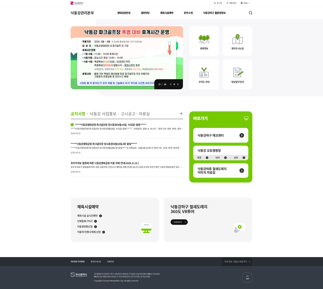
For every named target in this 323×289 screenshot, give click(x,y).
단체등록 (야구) (84, 221)
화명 (199, 157)
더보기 (181, 113)
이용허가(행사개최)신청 (89, 232)
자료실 (144, 114)
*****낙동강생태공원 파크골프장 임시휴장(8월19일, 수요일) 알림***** (110, 125)
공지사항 (78, 114)
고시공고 (128, 114)
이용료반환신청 (84, 226)
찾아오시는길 (237, 48)
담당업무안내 (237, 82)
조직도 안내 (204, 82)
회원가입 (232, 3)
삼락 (236, 157)
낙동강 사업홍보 (103, 114)
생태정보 (204, 48)
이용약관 (110, 261)
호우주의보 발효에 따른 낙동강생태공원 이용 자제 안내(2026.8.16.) (105, 163)
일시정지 (174, 84)
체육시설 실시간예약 (87, 215)
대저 (218, 157)
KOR (246, 3)
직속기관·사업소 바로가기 (235, 261)
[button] (171, 84)
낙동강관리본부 (82, 13)
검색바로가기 (250, 13)
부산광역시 (77, 3)
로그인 (219, 3)
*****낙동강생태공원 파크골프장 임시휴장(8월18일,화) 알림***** (104, 144)
